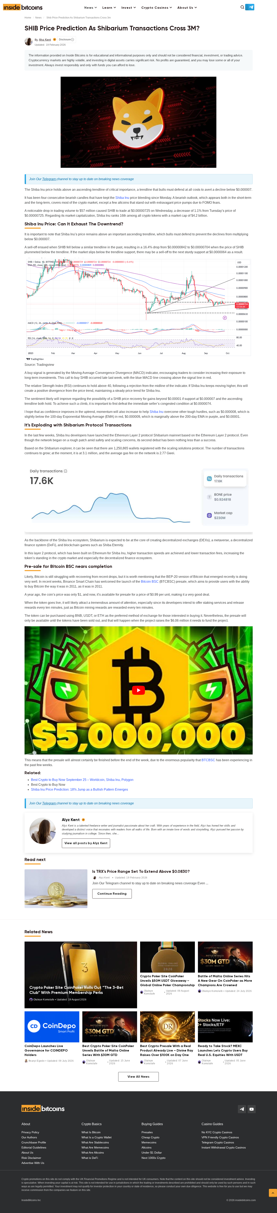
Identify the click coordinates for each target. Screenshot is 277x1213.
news (38, 17)
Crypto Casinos (155, 8)
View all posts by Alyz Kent (86, 843)
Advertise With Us (32, 1163)
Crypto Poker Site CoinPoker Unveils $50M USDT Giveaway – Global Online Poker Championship (167, 981)
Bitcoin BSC (150, 581)
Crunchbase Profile (33, 1142)
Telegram (49, 179)
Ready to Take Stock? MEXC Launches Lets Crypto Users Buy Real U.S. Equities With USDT (223, 1050)
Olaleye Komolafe (43, 999)
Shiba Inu (122, 197)
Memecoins (149, 1142)
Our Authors (29, 1137)
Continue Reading (112, 893)
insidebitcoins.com (245, 1200)
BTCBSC (208, 760)
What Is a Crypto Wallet (97, 1137)
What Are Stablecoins (95, 1142)
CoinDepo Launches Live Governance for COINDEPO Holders (46, 1050)
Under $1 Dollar (152, 1152)
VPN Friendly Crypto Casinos (220, 1137)
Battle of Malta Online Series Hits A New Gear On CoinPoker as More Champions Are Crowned (225, 981)
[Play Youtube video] (139, 690)
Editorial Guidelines (33, 1147)
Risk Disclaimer (31, 1157)
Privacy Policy (30, 1132)
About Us (185, 8)
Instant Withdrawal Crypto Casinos (224, 1147)
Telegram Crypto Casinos (218, 1142)
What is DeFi (90, 1157)
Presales (147, 1132)
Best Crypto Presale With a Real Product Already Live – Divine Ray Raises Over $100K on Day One (166, 1050)
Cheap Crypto (150, 1137)
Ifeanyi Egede (37, 1060)
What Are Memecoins (95, 1147)
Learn (107, 8)
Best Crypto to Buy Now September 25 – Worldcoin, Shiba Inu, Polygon (82, 779)
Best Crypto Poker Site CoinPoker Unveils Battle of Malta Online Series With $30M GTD (108, 1050)
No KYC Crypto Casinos (217, 1132)
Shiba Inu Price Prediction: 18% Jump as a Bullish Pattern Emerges (79, 789)
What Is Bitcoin (91, 1132)
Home (28, 17)
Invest (126, 8)
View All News (138, 1076)
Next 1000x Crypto (153, 1157)
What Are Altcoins (93, 1152)
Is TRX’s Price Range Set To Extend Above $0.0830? (141, 872)
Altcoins (146, 1147)
